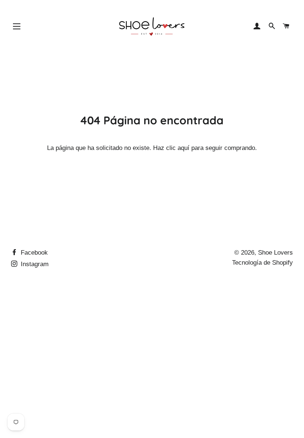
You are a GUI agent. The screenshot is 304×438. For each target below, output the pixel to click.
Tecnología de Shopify (262, 262)
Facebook (33, 252)
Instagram (34, 264)
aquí (183, 147)
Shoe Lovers (275, 252)
